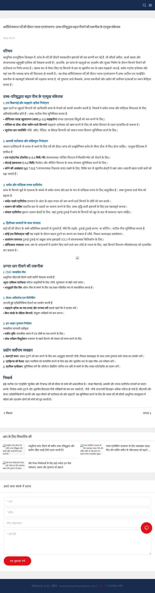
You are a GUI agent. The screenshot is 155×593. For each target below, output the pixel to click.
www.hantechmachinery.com (78, 585)
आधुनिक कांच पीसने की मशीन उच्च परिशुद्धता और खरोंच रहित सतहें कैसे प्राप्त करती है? (51, 447)
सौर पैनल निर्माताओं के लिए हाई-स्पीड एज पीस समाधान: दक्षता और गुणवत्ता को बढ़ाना (49, 465)
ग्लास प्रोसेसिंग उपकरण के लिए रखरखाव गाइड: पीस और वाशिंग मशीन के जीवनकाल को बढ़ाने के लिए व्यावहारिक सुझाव (128, 448)
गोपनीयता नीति (115, 585)
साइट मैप (102, 585)
